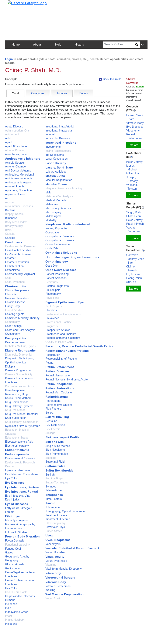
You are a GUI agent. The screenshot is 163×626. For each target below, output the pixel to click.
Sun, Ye (131, 281)
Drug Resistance (15, 410)
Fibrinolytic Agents (16, 520)
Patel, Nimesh (135, 223)
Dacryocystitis (15, 338)
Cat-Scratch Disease (18, 254)
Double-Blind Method (18, 398)
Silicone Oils (54, 441)
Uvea (49, 535)
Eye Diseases (14, 482)
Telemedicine (53, 490)
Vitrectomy (53, 573)
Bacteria (10, 210)
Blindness (11, 218)
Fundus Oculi (13, 548)
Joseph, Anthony (132, 179)
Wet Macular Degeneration (64, 594)
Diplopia (10, 366)
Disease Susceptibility (18, 374)
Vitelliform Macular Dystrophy (63, 568)
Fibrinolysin (13, 516)
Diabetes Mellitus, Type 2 (20, 346)
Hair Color (11, 588)
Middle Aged (52, 216)
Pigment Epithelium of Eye (64, 302)
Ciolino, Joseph (131, 268)
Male (48, 192)
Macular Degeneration (58, 180)
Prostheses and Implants (60, 334)
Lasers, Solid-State (59, 167)
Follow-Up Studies (16, 532)
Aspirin (9, 202)
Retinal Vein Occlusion (59, 392)
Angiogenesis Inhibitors (22, 158)
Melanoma (51, 204)
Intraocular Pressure (57, 138)
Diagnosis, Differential (18, 354)
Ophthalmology (56, 261)
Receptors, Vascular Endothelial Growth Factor (79, 346)
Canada (9, 233)
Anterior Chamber (16, 166)
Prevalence (52, 318)
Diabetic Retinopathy (20, 350)
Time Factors (53, 498)
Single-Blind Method (57, 445)
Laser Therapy (55, 163)
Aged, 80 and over (16, 146)
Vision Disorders (55, 552)
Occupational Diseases (59, 236)
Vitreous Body (55, 582)
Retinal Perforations (59, 388)
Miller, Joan (133, 173)
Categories (37, 93)
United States (53, 531)
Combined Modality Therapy (22, 318)
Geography (11, 560)
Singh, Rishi (133, 212)
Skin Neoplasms (55, 449)
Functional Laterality (17, 544)
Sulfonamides (55, 466)
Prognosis (51, 326)
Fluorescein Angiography (20, 524)
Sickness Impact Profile (62, 437)
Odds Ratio (52, 248)
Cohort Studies (14, 310)
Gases (9, 552)
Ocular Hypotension (57, 244)
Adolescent (12, 134)
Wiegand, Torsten (132, 186)
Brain (8, 230)
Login (9, 59)
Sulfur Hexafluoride (59, 470)
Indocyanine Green (16, 611)
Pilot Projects (53, 306)
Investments (53, 146)
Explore (133, 145)
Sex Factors (52, 429)
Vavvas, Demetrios (133, 229)
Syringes (50, 486)
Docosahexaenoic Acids (20, 386)
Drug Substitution (15, 417)
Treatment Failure (56, 515)
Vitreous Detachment (58, 586)
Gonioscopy (12, 568)
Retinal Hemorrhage (57, 375)
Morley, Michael (131, 167)
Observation (52, 232)
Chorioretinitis (15, 286)
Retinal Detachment (59, 367)
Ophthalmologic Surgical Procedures (72, 257)
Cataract (10, 258)
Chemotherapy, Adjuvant (20, 274)
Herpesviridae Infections (20, 596)
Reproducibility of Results (61, 358)
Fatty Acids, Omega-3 (18, 508)
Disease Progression (18, 370)
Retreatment (52, 400)
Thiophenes (54, 494)
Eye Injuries (12, 499)
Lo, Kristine (133, 274)
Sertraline (51, 421)
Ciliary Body (12, 306)
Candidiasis (13, 242)
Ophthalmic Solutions (61, 252)
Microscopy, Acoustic (58, 208)
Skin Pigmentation (56, 453)
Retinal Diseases (57, 371)
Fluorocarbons (13, 528)
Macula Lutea (55, 175)
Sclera (49, 412)
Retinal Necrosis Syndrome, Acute (66, 379)
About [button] (37, 44)
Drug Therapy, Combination (21, 421)
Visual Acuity (54, 556)
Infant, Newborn (14, 619)
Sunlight (50, 474)
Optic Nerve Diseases (60, 270)
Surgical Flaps (54, 478)
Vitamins (50, 564)
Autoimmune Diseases (19, 206)
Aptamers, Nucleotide (18, 190)
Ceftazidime (12, 270)
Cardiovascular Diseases (20, 246)
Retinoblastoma (56, 396)
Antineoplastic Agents (18, 182)
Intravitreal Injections (60, 142)
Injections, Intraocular (58, 130)
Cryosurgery (12, 333)
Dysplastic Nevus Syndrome (22, 425)
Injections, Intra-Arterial (59, 126)
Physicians (52, 297)
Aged (8, 142)
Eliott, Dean (133, 216)
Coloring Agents (14, 314)
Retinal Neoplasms (59, 384)
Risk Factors (53, 408)
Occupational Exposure (59, 240)
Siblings (50, 432)
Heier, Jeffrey (134, 161)
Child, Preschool (15, 281)
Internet (50, 134)
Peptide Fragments (57, 285)
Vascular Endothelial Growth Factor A (72, 548)
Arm (7, 198)
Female (9, 511)
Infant (8, 615)
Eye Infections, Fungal (21, 491)
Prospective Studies (57, 330)
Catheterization (14, 266)
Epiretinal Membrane (17, 470)
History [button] (79, 44)
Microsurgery (53, 212)
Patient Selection (55, 278)
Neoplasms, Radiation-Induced (67, 224)
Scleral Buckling (57, 417)
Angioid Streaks (15, 162)
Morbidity (51, 220)
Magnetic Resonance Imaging (63, 188)
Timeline (62, 93)
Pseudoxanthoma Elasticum (62, 337)
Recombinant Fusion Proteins (67, 350)
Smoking (50, 457)
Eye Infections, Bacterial (22, 487)
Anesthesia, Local (16, 154)
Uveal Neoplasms (57, 540)
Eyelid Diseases (16, 504)
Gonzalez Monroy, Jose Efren (135, 258)
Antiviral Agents (14, 186)
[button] (142, 44)
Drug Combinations (16, 402)
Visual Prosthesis (56, 560)
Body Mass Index (16, 222)
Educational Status (16, 437)
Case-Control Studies (18, 250)
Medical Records (55, 200)
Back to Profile (112, 79)
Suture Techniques (56, 482)
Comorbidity (12, 321)
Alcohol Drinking (15, 150)
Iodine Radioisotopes (58, 150)
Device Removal (15, 342)
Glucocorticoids (14, 564)
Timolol (50, 503)
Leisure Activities (55, 171)
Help (58, 44)
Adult (8, 138)
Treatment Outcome (57, 519)
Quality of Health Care (59, 341)
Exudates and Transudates (21, 474)
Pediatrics (51, 282)
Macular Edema (56, 184)
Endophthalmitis (17, 450)
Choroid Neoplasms (17, 290)
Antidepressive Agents (19, 178)
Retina (49, 362)
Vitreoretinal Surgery (60, 577)
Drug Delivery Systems (19, 406)
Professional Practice (58, 322)
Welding (50, 590)
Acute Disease (14, 126)
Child (8, 277)
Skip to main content (17, 5)
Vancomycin (52, 544)
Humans (10, 600)
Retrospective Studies (59, 404)
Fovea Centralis (14, 540)
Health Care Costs (16, 592)
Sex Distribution (55, 425)
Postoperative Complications (63, 314)
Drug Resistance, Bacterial (21, 414)
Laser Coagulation (56, 158)
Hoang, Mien (134, 278)
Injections (11, 623)
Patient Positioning (57, 274)
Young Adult (52, 598)
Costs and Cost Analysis (20, 330)
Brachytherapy (14, 225)
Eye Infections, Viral (17, 495)
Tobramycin (52, 507)
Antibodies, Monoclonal (19, 174)
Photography (53, 293)
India (8, 608)
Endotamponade (17, 454)
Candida (10, 237)
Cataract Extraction (17, 262)
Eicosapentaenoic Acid (19, 441)
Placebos (51, 310)
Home (16, 44)
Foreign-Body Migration (22, 536)
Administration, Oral (17, 130)
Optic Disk (51, 265)
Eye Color (11, 478)
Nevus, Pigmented (56, 228)
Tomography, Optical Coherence (65, 511)
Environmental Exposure (20, 458)
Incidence (11, 604)
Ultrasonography (55, 523)
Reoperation (52, 354)
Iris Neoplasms (54, 154)
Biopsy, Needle (14, 214)
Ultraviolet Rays (55, 527)
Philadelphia (52, 290)
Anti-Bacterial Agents (18, 170)
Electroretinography (17, 445)
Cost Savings (13, 325)
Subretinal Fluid (55, 461)
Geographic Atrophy (17, 556)
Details (83, 93)
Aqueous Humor (15, 194)
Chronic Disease (15, 302)
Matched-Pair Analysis (59, 196)
